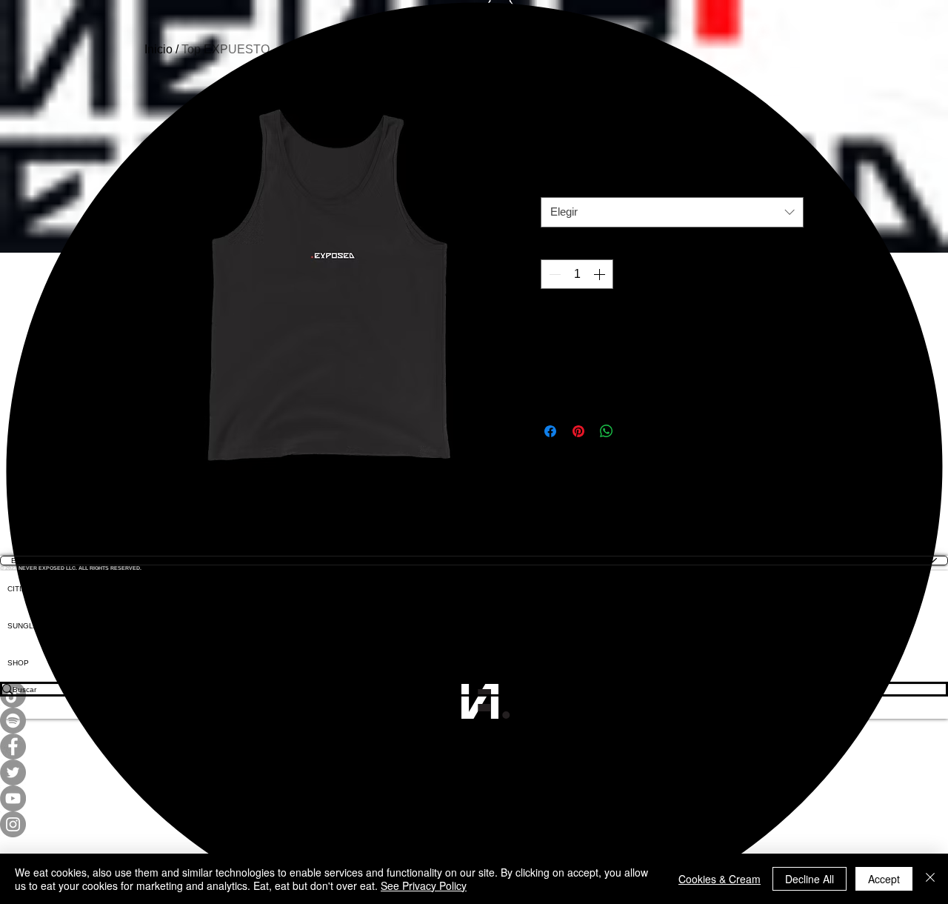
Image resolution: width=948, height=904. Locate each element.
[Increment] (600, 274)
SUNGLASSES (33, 626)
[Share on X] (635, 431)
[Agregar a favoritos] (787, 324)
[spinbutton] (577, 274)
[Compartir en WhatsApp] (606, 431)
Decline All (809, 878)
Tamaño (563, 185)
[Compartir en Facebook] (550, 431)
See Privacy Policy (424, 885)
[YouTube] (474, 798)
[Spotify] (474, 721)
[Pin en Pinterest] (578, 431)
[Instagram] (474, 824)
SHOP (18, 663)
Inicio (158, 49)
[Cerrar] (930, 878)
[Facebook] (474, 747)
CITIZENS (24, 589)
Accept (884, 878)
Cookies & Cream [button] (719, 878)
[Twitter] (474, 772)
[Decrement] (553, 274)
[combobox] (672, 212)
